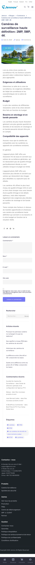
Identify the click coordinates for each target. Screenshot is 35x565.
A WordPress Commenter (14, 405)
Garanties (4, 529)
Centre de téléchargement (10, 510)
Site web (6, 278)
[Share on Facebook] (4, 229)
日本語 (30, 1)
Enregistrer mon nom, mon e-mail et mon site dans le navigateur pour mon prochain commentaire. (17, 292)
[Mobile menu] (32, 7)
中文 (26, 1)
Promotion (5, 504)
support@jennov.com (8, 466)
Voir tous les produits (9, 501)
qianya (18, 40)
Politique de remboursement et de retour (16, 534)
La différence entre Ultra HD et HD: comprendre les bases (16, 357)
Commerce (27, 39)
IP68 (20, 425)
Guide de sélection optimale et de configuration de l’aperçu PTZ (16, 386)
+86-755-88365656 (12, 475)
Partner (4, 515)
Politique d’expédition (9, 532)
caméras (11, 425)
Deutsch (21, 1)
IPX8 (10, 428)
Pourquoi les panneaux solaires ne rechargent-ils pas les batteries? (16, 334)
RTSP (11, 437)
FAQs (3, 507)
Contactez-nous (7, 526)
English (10, 1)
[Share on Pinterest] (10, 229)
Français (15, 1)
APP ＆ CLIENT (6, 513)
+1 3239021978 (16, 471)
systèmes (20, 437)
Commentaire (8, 240)
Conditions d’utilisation (9, 540)
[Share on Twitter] (7, 229)
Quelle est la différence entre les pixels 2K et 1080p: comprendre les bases (17, 365)
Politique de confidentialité (11, 537)
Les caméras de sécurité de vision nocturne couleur (16, 433)
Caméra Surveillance (8, 488)
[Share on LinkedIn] (13, 229)
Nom (5, 256)
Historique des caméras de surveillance (15, 349)
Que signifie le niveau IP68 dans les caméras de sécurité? (16, 342)
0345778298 (10, 473)
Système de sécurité (8, 491)
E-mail (5, 267)
